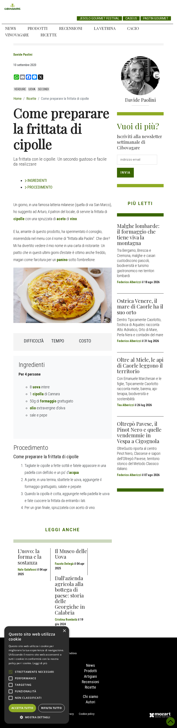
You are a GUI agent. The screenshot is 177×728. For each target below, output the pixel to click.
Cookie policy (87, 713)
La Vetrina (104, 28)
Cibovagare (12, 6)
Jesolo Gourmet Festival (99, 18)
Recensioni (70, 28)
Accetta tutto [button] (22, 708)
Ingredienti (37, 180)
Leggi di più (40, 663)
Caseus (131, 18)
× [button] (64, 631)
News (10, 28)
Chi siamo (90, 696)
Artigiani (90, 676)
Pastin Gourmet (155, 18)
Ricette (49, 34)
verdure (20, 89)
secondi (43, 89)
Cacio (133, 28)
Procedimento (39, 187)
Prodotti (37, 28)
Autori (90, 702)
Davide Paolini (22, 54)
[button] (37, 717)
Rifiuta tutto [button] (51, 708)
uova (31, 89)
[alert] (36, 675)
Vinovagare (17, 34)
